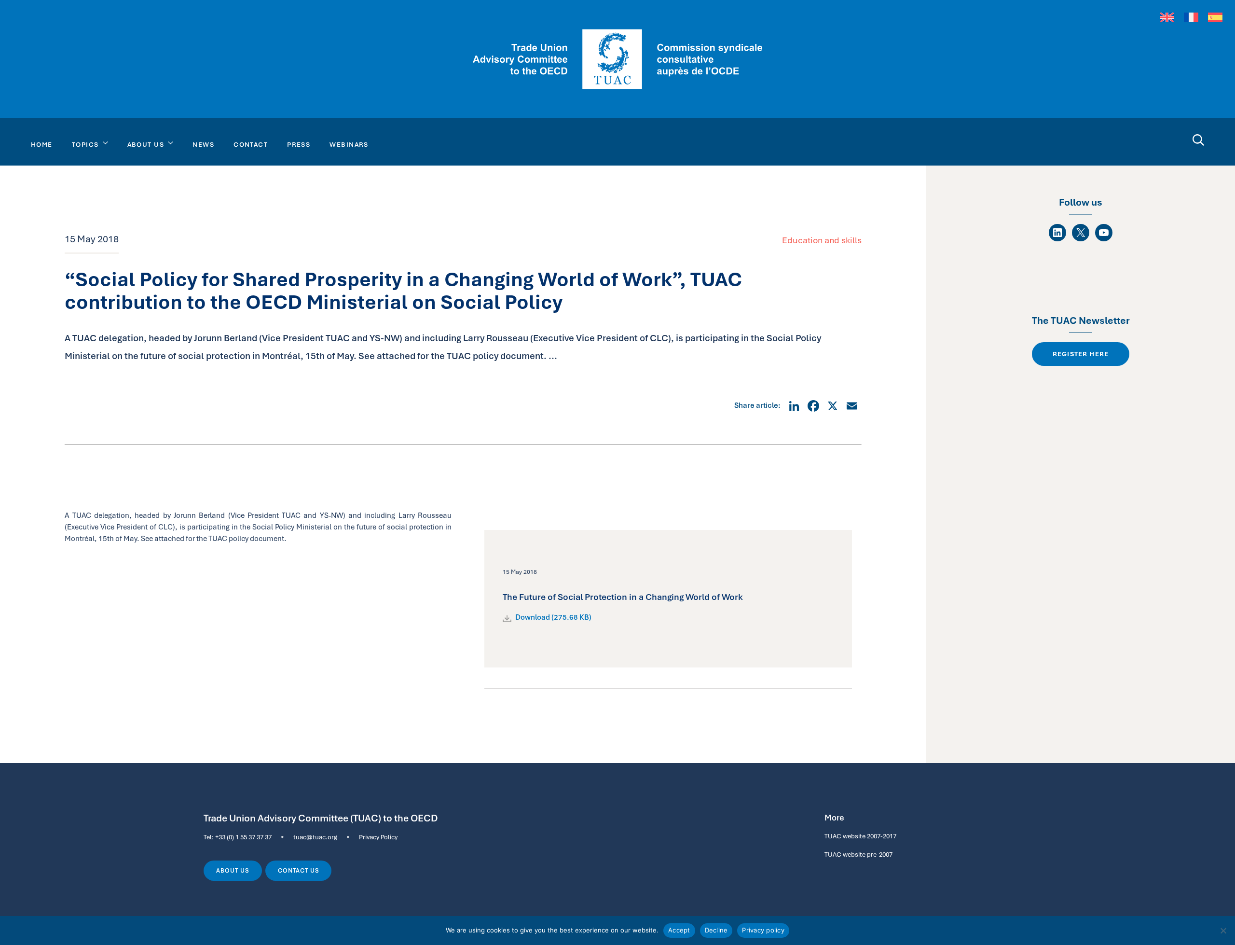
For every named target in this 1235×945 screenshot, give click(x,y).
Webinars (349, 144)
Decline (716, 930)
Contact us (298, 871)
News (203, 144)
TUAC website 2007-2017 (860, 836)
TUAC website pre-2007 (858, 854)
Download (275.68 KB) (553, 617)
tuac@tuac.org (315, 837)
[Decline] (1223, 930)
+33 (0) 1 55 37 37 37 (243, 837)
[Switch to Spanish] (1215, 17)
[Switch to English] (1167, 17)
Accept (679, 930)
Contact (250, 144)
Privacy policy (763, 930)
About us (232, 871)
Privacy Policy (378, 837)
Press (298, 144)
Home (42, 144)
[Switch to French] (1191, 17)
